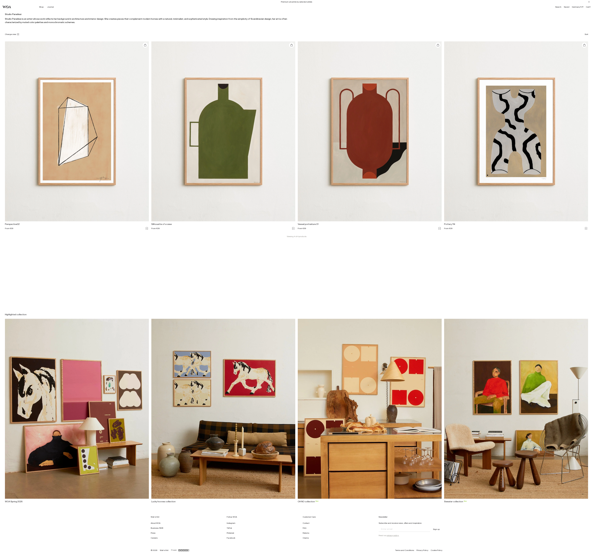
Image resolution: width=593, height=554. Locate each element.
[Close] (589, 1)
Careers (154, 538)
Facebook (231, 538)
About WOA (155, 523)
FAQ (304, 528)
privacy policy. (393, 535)
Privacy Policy (422, 550)
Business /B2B (157, 528)
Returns (306, 533)
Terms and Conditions (404, 550)
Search (558, 7)
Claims (306, 538)
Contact (306, 523)
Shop (41, 7)
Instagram (231, 523)
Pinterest (230, 533)
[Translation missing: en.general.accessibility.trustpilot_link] (174, 550)
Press (153, 533)
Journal (50, 7)
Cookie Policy (436, 550)
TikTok (229, 528)
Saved (566, 7)
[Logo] (6, 7)
